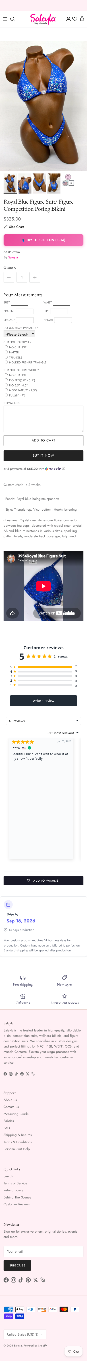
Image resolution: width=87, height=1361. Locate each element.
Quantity (10, 268)
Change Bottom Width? (21, 370)
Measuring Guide (16, 1113)
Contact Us (11, 1106)
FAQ (7, 1128)
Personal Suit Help (17, 1149)
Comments (11, 403)
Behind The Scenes (17, 1197)
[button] (43, 469)
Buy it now (43, 455)
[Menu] (5, 19)
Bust (7, 302)
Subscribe (17, 1265)
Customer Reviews (17, 1204)
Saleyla (13, 257)
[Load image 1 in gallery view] (43, 106)
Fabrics (9, 1120)
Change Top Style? (17, 342)
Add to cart (43, 440)
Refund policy (13, 1190)
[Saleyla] (43, 19)
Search (8, 1176)
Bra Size (9, 311)
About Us (10, 1099)
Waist (48, 302)
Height (48, 320)
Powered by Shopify (35, 1346)
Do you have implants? (21, 328)
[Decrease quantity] (9, 277)
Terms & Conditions (18, 1142)
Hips (46, 311)
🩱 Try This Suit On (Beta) (43, 240)
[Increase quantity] (34, 277)
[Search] (15, 19)
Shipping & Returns (18, 1134)
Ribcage (9, 320)
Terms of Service (15, 1183)
